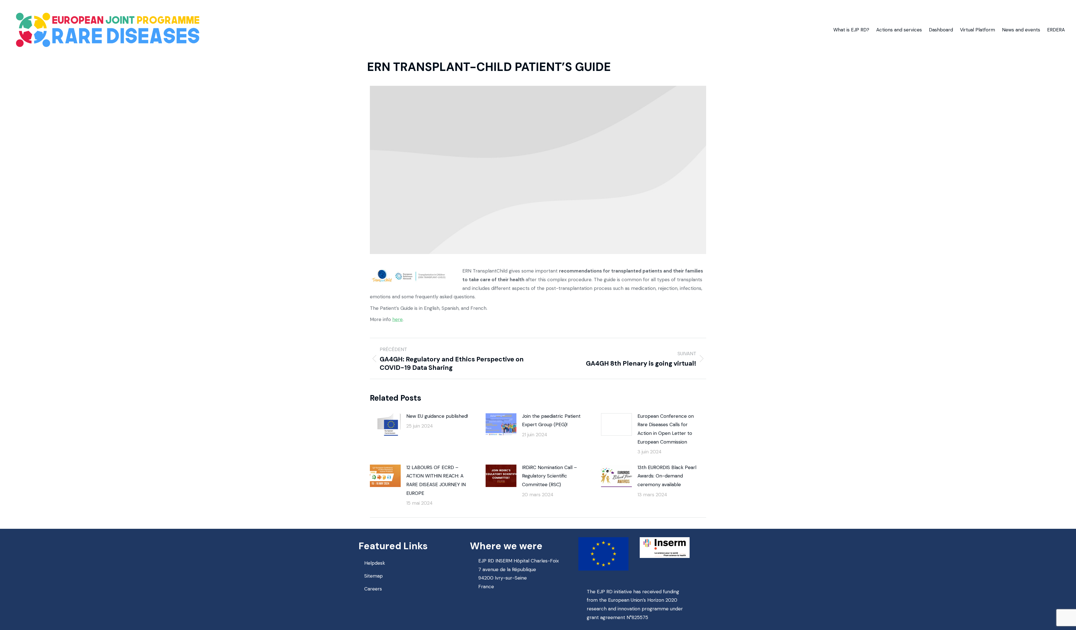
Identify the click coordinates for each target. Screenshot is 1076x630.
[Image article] (385, 424)
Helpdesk (374, 563)
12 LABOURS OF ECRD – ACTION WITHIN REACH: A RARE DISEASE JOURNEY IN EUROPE (436, 480)
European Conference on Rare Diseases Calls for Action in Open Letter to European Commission (665, 429)
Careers (373, 589)
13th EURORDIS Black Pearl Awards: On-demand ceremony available (666, 476)
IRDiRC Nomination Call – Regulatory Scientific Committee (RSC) (549, 476)
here (397, 319)
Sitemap (373, 576)
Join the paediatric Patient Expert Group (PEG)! (551, 420)
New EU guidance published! (437, 416)
